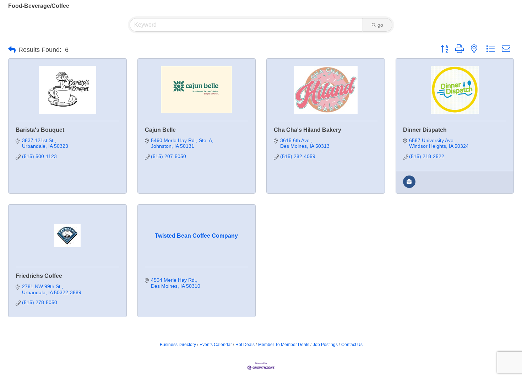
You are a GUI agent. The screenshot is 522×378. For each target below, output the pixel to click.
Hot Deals (245, 344)
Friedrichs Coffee (39, 276)
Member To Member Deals (283, 344)
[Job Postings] (409, 186)
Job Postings (325, 344)
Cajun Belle (160, 130)
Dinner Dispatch (425, 130)
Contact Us (352, 344)
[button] (12, 49)
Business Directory (178, 344)
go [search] (380, 25)
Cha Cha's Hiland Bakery (307, 130)
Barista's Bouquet (40, 130)
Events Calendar (216, 344)
